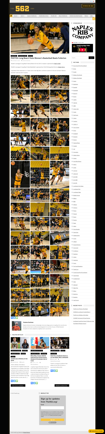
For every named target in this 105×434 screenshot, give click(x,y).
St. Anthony (75, 251)
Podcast (75, 214)
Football (25, 350)
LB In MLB (75, 177)
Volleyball (43, 353)
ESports (75, 140)
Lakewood (75, 174)
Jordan (74, 167)
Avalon (74, 81)
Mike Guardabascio (34, 364)
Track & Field (76, 275)
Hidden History (76, 155)
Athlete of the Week (15, 350)
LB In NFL (75, 183)
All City (74, 69)
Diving (74, 130)
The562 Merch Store (43, 16)
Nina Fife (22, 362)
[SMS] (17, 318)
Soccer (13, 356)
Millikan (23, 353)
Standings (75, 254)
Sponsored (75, 248)
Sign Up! (52, 420)
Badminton (75, 84)
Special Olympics (76, 244)
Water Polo (75, 288)
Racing (74, 217)
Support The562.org (31, 16)
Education (75, 136)
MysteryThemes (26, 432)
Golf (74, 149)
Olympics (75, 207)
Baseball (75, 87)
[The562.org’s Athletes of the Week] (20, 343)
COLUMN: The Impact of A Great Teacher (81, 318)
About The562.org (63, 16)
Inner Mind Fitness (77, 161)
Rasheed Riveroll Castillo (55, 361)
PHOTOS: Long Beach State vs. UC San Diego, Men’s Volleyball (59, 356)
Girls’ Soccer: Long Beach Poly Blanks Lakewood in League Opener (19, 385)
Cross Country (76, 127)
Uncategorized (76, 278)
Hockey (74, 158)
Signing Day (75, 232)
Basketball (13, 56)
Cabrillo (74, 99)
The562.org (75, 269)
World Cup (75, 294)
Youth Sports (76, 300)
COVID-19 (75, 124)
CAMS (74, 106)
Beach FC (75, 93)
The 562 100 (53, 16)
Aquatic (74, 72)
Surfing (74, 257)
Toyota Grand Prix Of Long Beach (80, 272)
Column (74, 118)
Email (42, 404)
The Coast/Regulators (78, 266)
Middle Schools (76, 195)
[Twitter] (14, 318)
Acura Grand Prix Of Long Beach (80, 66)
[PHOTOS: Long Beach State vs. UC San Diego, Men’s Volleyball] (59, 343)
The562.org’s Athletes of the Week (19, 359)
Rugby (74, 223)
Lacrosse (75, 170)
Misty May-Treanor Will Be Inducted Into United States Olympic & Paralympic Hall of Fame (39, 358)
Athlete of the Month (77, 75)
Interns (74, 164)
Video (91, 16)
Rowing (75, 220)
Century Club (76, 109)
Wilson (74, 291)
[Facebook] (12, 318)
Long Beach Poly (76, 189)
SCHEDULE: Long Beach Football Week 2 (81, 312)
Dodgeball (75, 133)
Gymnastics (75, 152)
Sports (22, 16)
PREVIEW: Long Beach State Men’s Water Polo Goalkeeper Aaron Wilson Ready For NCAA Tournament (62, 385)
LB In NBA (75, 180)
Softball (74, 241)
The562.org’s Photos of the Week (80, 309)
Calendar (75, 103)
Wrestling (75, 297)
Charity (74, 112)
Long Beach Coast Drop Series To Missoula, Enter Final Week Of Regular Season (83, 322)
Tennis (74, 263)
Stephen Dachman (26, 60)
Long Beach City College (36, 350)
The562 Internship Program (76, 16)
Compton (75, 121)
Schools (15, 16)
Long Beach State (22, 56)
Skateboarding (76, 235)
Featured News (76, 143)
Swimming (75, 260)
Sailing (74, 226)
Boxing (74, 96)
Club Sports (75, 115)
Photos (86, 16)
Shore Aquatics (76, 229)
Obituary (75, 204)
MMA (74, 201)
